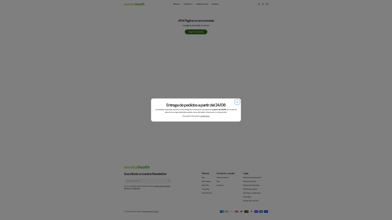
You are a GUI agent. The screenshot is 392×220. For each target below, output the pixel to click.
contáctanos (204, 116)
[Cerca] (237, 102)
